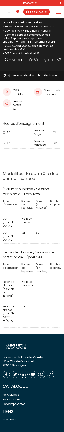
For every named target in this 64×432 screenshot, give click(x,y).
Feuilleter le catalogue (19, 26)
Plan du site (10, 419)
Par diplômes (11, 394)
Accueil (7, 22)
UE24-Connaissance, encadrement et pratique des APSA (28, 47)
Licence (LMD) (45, 26)
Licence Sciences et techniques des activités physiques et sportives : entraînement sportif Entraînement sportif (29, 38)
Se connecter (38, 12)
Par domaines (11, 399)
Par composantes (14, 404)
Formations (35, 22)
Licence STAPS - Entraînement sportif (28, 30)
